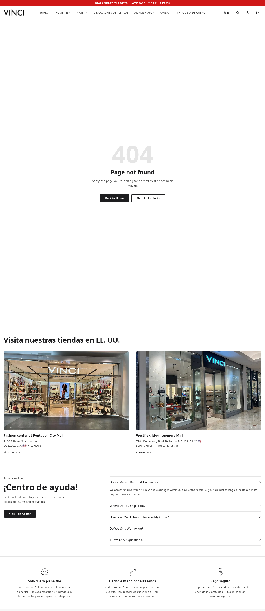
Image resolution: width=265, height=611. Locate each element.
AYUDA (164, 12)
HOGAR (45, 12)
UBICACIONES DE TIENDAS (111, 12)
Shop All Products (148, 198)
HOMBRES (62, 12)
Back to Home (114, 198)
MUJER (81, 12)
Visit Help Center (20, 514)
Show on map (12, 452)
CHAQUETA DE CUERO (191, 12)
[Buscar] (237, 12)
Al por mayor (144, 12)
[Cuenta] (247, 12)
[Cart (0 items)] (257, 12)
